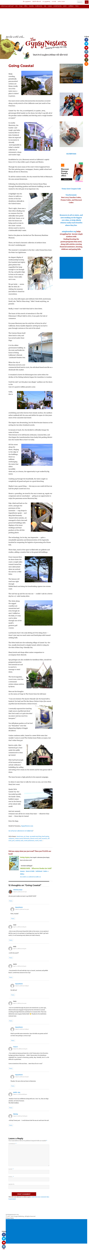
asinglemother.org (69, 231)
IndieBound (39, 871)
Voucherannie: (71, 195)
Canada (50, 6)
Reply (10, 901)
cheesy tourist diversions (22, 838)
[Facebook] (85, 39)
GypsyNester (19, 907)
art (24, 836)
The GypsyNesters (27, 1)
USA (16, 6)
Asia (45, 6)
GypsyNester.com (27, 826)
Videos (76, 6)
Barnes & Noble (30, 871)
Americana (20, 836)
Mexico (65, 6)
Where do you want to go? (7, 6)
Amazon (22, 871)
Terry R (15, 1047)
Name (11, 1169)
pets (13, 840)
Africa (25, 6)
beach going (45, 836)
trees (40, 840)
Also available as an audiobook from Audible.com (30, 876)
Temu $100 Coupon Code (71, 189)
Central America (57, 6)
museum (44, 838)
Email (11, 1176)
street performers (29, 840)
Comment (12, 1143)
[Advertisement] (71, 268)
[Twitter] (85, 43)
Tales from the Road (36, 1)
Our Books (54, 1)
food (40, 838)
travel (36, 840)
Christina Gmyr (17, 890)
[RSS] (85, 63)
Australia (31, 6)
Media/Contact (61, 1)
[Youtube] (85, 47)
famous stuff (34, 838)
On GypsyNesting (46, 1)
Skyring (15, 1114)
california (11, 838)
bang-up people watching (33, 836)
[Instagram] (85, 51)
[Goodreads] (85, 59)
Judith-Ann (16, 1092)
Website (11, 1184)
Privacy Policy (10, 1218)
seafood (17, 840)
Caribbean (70, 6)
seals (21, 840)
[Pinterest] (85, 55)
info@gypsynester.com (12, 1214)
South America (38, 6)
